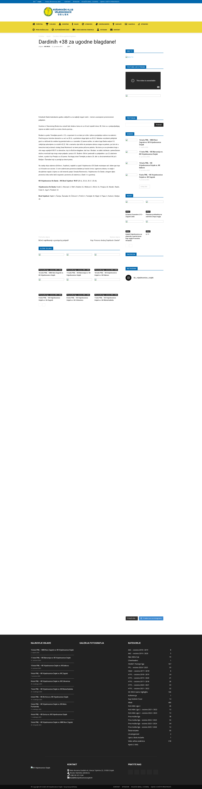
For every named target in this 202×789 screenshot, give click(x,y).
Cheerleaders (133, 660)
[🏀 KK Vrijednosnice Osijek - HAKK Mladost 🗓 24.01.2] (144, 296)
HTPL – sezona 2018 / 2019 (138, 674)
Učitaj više (144, 187)
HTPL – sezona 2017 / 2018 (138, 681)
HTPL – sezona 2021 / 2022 (138, 688)
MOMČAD (65, 24)
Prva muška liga (134, 716)
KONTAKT (68, 1)
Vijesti (48, 36)
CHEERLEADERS (104, 24)
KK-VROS (47, 46)
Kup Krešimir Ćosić (135, 699)
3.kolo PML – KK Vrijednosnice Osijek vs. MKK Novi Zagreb (52, 722)
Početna (41, 36)
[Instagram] (158, 1)
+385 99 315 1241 (77, 775)
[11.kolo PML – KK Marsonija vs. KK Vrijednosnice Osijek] (79, 262)
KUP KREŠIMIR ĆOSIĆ (62, 30)
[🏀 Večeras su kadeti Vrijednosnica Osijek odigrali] (157, 519)
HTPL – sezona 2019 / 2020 (138, 678)
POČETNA (39, 24)
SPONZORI (76, 1)
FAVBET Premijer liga (136, 664)
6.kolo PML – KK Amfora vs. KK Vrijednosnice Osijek (49, 697)
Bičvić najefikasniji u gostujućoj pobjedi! (54, 240)
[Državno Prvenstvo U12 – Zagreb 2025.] (134, 207)
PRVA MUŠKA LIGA (42, 30)
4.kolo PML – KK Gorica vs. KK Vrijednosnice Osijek (49, 714)
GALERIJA (131, 24)
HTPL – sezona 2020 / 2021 (138, 685)
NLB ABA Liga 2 (134, 706)
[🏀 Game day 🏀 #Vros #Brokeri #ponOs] (157, 288)
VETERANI (103, 30)
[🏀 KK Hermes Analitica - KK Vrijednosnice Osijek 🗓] (144, 598)
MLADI (76, 24)
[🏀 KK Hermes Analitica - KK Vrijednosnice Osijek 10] (132, 595)
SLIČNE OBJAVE (46, 248)
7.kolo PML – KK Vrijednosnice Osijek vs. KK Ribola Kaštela (52, 689)
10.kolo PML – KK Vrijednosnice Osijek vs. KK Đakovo (149, 165)
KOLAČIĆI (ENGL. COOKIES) (90, 1)
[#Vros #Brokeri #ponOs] (144, 371)
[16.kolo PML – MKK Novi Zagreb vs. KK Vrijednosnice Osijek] (51, 262)
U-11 (147, 234)
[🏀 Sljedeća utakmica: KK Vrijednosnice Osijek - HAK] (132, 382)
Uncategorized (133, 734)
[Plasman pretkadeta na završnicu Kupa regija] (155, 207)
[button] (168, 24)
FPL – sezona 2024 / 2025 (138, 667)
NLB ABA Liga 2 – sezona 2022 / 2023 (142, 713)
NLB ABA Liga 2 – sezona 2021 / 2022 (142, 709)
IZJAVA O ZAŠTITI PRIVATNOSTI (109, 1)
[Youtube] (169, 1)
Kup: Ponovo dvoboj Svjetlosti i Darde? (105, 240)
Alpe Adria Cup (133, 657)
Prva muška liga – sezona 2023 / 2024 (142, 723)
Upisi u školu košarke (136, 737)
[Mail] (161, 1)
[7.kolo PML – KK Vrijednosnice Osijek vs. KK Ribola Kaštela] (107, 287)
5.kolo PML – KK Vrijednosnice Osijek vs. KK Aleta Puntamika (48, 705)
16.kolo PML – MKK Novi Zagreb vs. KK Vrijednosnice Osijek (150, 142)
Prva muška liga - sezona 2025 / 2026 (50, 270)
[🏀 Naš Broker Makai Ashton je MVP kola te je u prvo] (132, 495)
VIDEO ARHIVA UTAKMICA (85, 30)
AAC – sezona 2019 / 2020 (138, 653)
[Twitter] (165, 1)
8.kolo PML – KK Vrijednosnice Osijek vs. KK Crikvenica (50, 681)
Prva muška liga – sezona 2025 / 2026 (142, 727)
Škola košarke (133, 730)
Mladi (128, 211)
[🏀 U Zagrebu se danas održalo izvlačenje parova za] (157, 412)
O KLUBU (53, 24)
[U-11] (155, 226)
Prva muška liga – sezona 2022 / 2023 (142, 720)
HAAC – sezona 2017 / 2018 (138, 671)
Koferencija (132, 695)
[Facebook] (154, 1)
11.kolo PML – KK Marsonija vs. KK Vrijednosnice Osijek (51, 658)
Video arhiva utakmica (136, 741)
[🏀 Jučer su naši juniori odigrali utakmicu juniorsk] (132, 325)
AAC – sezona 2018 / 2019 (138, 650)
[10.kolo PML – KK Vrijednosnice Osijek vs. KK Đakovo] (107, 262)
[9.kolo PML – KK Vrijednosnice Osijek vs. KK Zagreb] (51, 287)
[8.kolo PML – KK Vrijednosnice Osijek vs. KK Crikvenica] (79, 287)
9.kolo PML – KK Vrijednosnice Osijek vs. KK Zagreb (49, 673)
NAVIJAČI (118, 24)
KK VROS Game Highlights (138, 692)
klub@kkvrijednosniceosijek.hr (81, 778)
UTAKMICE (88, 24)
